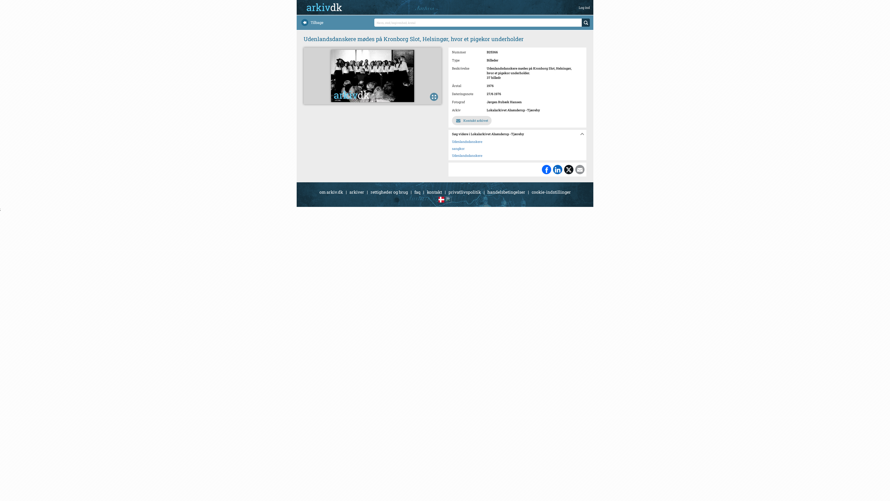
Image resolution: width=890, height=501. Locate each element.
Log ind (584, 7)
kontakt (434, 192)
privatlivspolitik (464, 192)
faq (417, 192)
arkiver (357, 192)
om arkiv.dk (331, 192)
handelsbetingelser (506, 192)
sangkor (458, 148)
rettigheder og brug (389, 192)
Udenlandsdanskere (467, 141)
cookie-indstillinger (551, 192)
